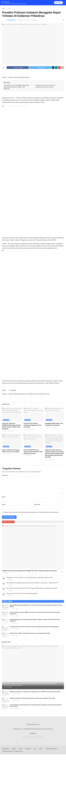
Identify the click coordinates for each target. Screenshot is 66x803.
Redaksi (14, 748)
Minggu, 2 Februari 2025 (24, 20)
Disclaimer (28, 748)
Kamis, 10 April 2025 (14, 708)
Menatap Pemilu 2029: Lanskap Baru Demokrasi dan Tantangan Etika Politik (30, 633)
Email (4, 504)
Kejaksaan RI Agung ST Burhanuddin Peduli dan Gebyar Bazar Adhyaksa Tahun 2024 (32, 698)
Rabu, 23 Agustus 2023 (15, 693)
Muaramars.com (9, 751)
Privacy (41, 748)
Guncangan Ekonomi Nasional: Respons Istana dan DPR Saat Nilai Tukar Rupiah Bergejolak (34, 626)
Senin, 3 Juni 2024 (8, 687)
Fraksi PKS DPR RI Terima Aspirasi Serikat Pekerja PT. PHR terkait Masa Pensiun (33, 451)
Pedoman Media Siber (51, 748)
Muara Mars (11, 20)
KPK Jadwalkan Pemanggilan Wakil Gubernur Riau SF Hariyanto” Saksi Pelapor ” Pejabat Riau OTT (32, 582)
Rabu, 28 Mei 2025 (28, 455)
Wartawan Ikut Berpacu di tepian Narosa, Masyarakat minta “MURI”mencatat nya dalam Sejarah (35, 691)
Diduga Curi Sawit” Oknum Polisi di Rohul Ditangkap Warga (21, 593)
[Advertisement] (33, 766)
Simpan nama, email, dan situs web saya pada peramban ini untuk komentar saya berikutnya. (31, 512)
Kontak (21, 748)
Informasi (9, 8)
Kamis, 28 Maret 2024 (15, 700)
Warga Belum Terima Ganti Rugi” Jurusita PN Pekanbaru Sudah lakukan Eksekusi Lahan (29, 577)
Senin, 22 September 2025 (29, 429)
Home (3, 8)
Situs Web (37, 504)
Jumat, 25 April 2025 (50, 459)
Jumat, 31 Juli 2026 (14, 608)
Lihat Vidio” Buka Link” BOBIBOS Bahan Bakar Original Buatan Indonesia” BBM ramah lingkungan (16, 87)
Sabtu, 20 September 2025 (51, 427)
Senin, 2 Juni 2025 (7, 453)
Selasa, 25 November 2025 (8, 430)
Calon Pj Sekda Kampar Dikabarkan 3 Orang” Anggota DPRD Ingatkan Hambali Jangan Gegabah (31, 588)
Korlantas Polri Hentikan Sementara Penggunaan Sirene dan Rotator (32, 425)
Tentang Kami (5, 748)
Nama (4, 497)
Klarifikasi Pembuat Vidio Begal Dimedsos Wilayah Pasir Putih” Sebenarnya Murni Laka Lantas (29, 570)
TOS (35, 748)
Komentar (5, 475)
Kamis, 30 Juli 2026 (14, 635)
